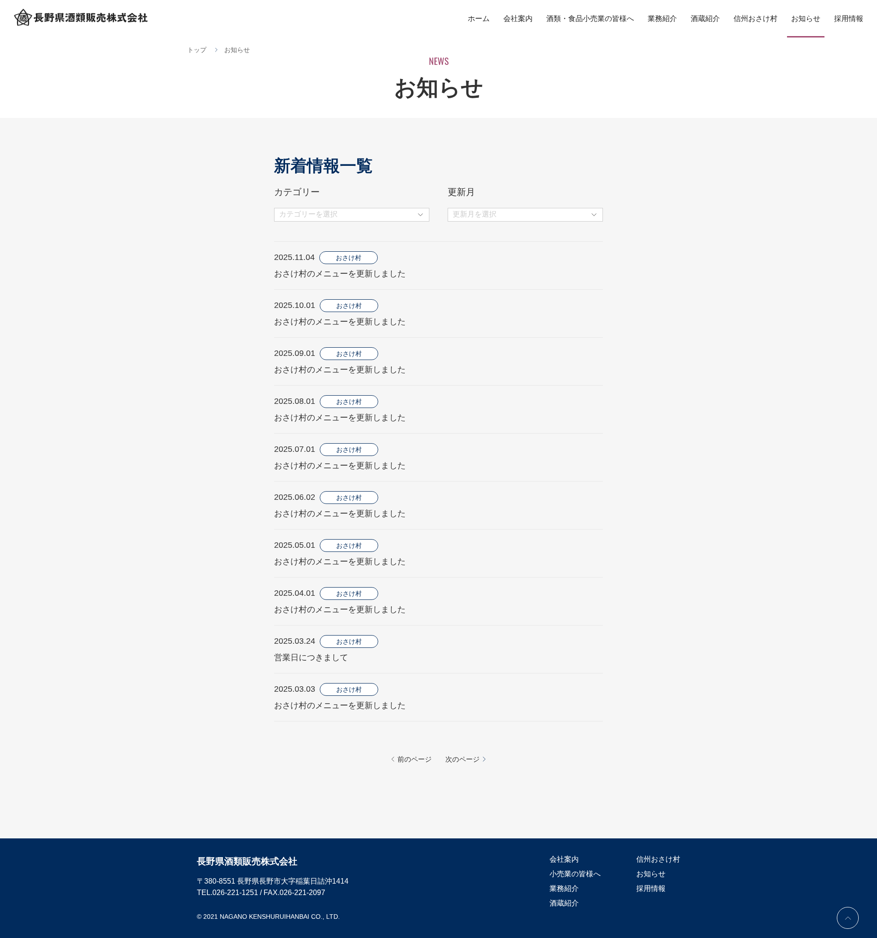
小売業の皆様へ (575, 874)
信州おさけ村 (755, 18)
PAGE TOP (848, 918)
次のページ (462, 759)
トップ (196, 49)
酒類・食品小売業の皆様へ (590, 18)
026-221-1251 (235, 892)
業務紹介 (662, 18)
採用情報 (848, 18)
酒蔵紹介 (705, 18)
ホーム (479, 18)
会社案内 (518, 18)
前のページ (414, 759)
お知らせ (805, 18)
